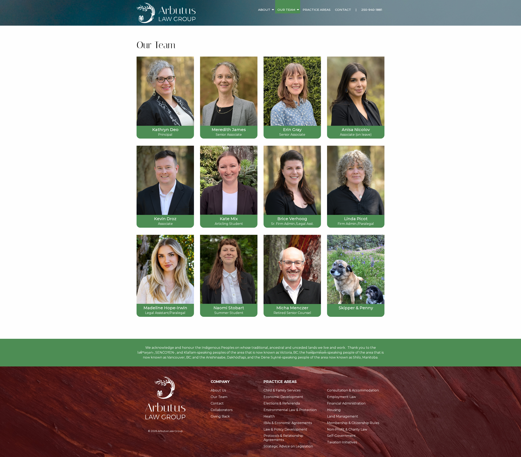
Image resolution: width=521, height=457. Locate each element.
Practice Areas (317, 10)
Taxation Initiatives (342, 442)
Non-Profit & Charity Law (347, 429)
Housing (334, 410)
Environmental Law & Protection (290, 410)
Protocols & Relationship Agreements (283, 438)
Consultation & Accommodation (353, 390)
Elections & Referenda (282, 403)
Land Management (342, 416)
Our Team (286, 10)
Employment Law (341, 397)
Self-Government (341, 436)
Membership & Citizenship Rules (353, 423)
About (264, 10)
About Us (218, 390)
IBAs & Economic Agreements (288, 423)
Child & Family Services (282, 390)
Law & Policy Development (285, 429)
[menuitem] (265, 6)
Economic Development (283, 397)
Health (269, 416)
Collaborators (221, 410)
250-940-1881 (371, 10)
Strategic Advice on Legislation (288, 446)
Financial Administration (346, 403)
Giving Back (220, 416)
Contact (343, 10)
